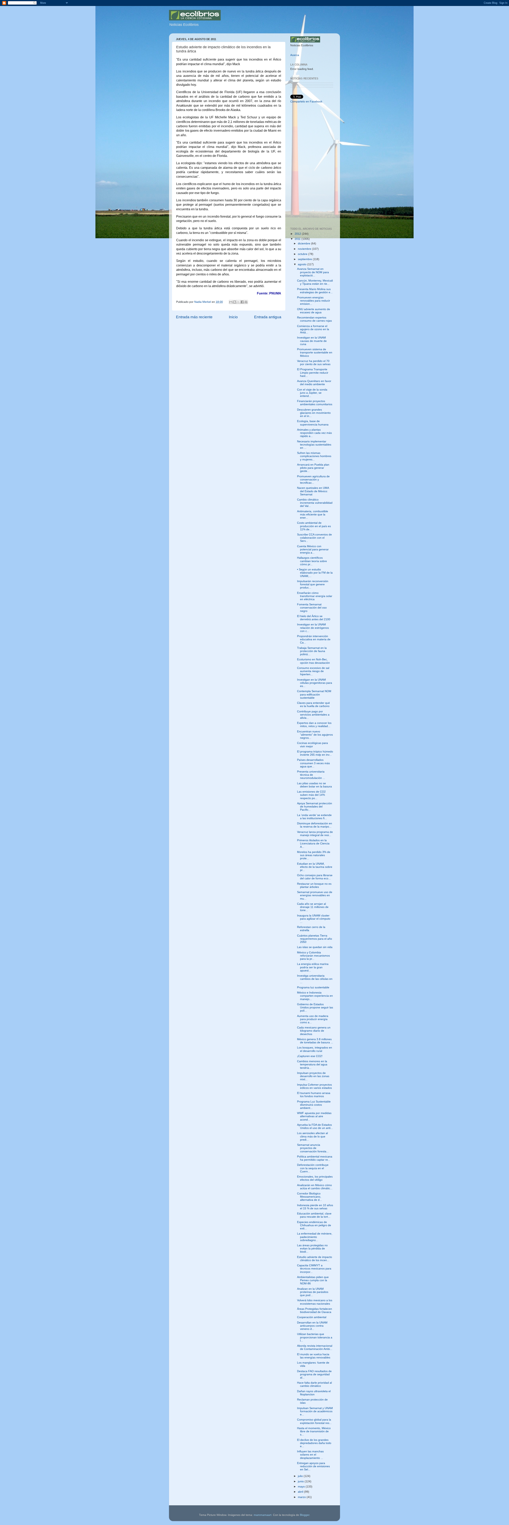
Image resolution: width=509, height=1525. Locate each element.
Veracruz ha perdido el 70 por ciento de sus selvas (313, 363)
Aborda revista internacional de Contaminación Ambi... (314, 1347)
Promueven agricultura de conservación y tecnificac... (313, 479)
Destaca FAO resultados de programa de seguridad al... (314, 1374)
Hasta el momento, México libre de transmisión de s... (314, 1431)
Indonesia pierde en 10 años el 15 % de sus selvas (315, 1207)
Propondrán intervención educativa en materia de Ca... (313, 639)
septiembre (305, 259)
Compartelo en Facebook (306, 101)
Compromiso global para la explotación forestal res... (314, 1421)
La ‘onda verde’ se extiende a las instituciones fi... (314, 817)
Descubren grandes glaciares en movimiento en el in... (314, 413)
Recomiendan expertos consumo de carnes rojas (314, 319)
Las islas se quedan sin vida (314, 947)
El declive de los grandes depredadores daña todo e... (314, 1443)
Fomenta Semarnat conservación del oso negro (312, 607)
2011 (298, 238)
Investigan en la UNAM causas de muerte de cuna (312, 340)
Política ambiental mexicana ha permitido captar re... (314, 1158)
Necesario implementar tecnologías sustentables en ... (314, 444)
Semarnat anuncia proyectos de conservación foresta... (313, 1148)
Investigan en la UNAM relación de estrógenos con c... (313, 627)
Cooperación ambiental (311, 1317)
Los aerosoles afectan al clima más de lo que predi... (312, 1136)
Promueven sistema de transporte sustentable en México (314, 352)
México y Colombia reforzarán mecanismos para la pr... (313, 955)
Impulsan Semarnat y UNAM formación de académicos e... (315, 1411)
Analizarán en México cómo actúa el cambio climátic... (314, 1187)
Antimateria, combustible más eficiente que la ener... (312, 514)
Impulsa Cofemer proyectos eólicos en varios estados (314, 1086)
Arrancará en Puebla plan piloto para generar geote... (313, 468)
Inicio (233, 317)
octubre (303, 254)
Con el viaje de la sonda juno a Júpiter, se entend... (312, 392)
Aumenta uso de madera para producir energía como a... (312, 1019)
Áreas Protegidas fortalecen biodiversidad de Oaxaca (314, 1310)
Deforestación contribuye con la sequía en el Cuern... (312, 1168)
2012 (298, 233)
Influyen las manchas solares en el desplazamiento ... (310, 1454)
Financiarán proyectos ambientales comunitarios (314, 403)
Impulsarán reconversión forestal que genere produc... (312, 584)
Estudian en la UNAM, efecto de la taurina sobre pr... (314, 867)
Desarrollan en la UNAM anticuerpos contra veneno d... (312, 1325)
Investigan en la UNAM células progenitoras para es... (314, 683)
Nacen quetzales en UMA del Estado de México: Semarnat (313, 491)
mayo (302, 1486)
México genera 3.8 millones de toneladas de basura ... (315, 1041)
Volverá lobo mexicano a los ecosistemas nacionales (314, 1302)
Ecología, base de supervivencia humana (312, 423)
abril (301, 1491)
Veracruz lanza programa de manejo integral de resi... (315, 834)
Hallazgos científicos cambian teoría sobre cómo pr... (312, 561)
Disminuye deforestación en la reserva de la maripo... (314, 825)
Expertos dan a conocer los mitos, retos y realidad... (314, 725)
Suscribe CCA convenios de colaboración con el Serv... (314, 537)
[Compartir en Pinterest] (246, 302)
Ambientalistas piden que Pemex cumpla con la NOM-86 (313, 1280)
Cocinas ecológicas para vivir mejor (312, 745)
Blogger (304, 1514)
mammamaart (262, 1514)
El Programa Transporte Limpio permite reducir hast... (312, 372)
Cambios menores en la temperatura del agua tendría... (312, 1064)
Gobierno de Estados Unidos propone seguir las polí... (315, 1007)
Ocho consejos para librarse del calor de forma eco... (314, 877)
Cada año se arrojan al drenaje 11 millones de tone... (312, 907)
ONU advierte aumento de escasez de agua (313, 311)
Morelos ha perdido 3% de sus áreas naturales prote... (313, 855)
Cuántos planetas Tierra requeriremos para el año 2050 (314, 938)
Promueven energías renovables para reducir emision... (313, 300)
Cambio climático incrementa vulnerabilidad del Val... (314, 502)
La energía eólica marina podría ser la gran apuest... (312, 967)
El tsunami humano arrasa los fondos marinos (313, 1095)
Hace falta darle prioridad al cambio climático (314, 1384)
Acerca (294, 55)
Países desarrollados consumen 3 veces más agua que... (313, 763)
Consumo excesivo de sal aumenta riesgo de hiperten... (313, 671)
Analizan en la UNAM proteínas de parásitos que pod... (312, 1292)
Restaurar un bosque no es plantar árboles (314, 885)
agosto (302, 264)
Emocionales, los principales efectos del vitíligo (315, 1178)
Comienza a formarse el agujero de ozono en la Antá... (313, 329)
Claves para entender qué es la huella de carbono (313, 704)
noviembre (305, 248)
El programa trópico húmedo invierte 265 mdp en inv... (315, 753)
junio (301, 1481)
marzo (302, 1497)
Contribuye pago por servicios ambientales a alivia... (313, 714)
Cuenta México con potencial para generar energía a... (313, 549)
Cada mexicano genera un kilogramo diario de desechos (313, 1030)
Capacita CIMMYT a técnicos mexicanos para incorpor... (314, 1268)
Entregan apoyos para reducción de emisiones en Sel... (313, 1466)
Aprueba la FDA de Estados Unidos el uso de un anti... (315, 1126)
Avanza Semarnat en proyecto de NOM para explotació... (313, 272)
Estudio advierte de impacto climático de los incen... (314, 1259)
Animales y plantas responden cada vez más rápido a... (314, 433)
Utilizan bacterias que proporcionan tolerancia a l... (314, 1337)
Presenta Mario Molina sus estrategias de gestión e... (315, 291)
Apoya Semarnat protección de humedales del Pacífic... (314, 806)
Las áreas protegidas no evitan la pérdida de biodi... (312, 1248)
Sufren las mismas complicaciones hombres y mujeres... (314, 456)
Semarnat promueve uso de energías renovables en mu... (314, 895)
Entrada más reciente (194, 317)
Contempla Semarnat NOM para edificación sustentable (314, 694)
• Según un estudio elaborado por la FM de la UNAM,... (315, 572)
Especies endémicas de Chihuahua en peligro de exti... (314, 1225)
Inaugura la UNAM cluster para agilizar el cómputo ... (313, 918)
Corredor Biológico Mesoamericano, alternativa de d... (309, 1196)
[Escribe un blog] (235, 302)
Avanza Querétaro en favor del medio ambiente (314, 383)
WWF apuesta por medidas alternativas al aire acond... (314, 1116)
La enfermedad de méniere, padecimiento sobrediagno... (314, 1236)
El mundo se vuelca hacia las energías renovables (313, 1356)
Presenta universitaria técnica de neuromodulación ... (311, 774)
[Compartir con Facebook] (242, 302)
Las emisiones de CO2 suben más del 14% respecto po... (311, 795)
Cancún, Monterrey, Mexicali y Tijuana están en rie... (315, 282)
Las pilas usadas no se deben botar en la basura (314, 785)
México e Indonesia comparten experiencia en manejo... (315, 995)
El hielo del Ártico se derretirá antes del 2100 (313, 618)
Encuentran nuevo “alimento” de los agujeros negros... (315, 734)
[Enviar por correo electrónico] (231, 302)
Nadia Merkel (203, 301)
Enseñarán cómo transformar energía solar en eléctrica (314, 596)
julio (301, 1476)
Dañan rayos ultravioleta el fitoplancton (314, 1393)
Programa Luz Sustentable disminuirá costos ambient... (314, 1104)
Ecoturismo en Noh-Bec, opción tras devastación (313, 661)
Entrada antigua (267, 317)
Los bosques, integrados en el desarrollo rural (314, 1049)
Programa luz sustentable (313, 987)
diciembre (304, 243)
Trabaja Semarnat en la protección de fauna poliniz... (312, 651)
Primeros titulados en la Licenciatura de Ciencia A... (313, 843)
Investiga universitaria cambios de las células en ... (314, 979)
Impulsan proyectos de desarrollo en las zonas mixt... (313, 1076)
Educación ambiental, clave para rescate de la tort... (314, 1215)
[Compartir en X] (238, 302)
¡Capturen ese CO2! (309, 1056)
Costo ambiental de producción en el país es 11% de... (314, 526)
